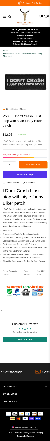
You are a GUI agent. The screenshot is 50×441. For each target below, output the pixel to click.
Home (5, 50)
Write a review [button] (25, 339)
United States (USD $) (24, 427)
